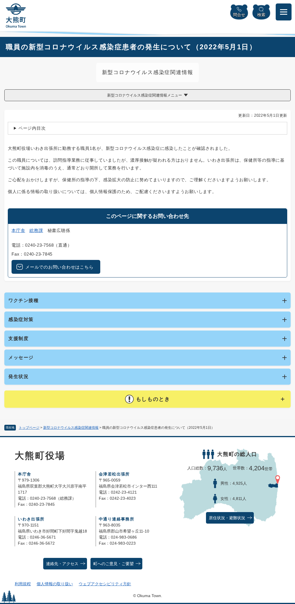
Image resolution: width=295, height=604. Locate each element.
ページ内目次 (32, 128)
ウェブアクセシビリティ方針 (105, 584)
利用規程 (23, 584)
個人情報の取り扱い (55, 584)
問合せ (239, 14)
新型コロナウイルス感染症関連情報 (71, 428)
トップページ (29, 428)
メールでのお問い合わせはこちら (59, 267)
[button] (147, 399)
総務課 (36, 230)
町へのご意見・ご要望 (113, 564)
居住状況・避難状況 (227, 518)
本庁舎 (18, 230)
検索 (261, 14)
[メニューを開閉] (284, 11)
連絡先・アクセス (62, 564)
